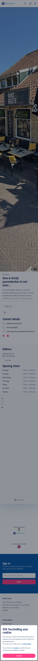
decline (16, 648)
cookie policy (26, 644)
